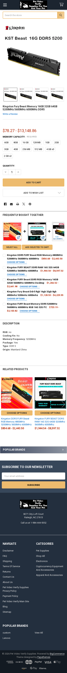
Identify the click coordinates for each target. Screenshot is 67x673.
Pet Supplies (42, 550)
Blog (5, 606)
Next (63, 404)
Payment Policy (10, 596)
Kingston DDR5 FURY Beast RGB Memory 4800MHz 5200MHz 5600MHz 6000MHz (16, 421)
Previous (3, 404)
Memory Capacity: (20, 136)
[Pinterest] (30, 204)
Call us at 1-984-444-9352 (33, 522)
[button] (33, 193)
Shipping (7, 561)
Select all (12, 247)
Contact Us (8, 576)
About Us (8, 582)
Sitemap (7, 612)
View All (39, 632)
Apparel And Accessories (49, 575)
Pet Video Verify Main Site (16, 601)
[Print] (17, 204)
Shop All (40, 556)
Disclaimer (8, 550)
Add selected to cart (37, 247)
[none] (33, 53)
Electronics (42, 561)
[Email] (11, 204)
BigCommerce (57, 653)
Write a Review (10, 114)
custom (7, 632)
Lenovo (6, 638)
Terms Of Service (11, 566)
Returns (7, 571)
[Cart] (62, 4)
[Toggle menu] (5, 5)
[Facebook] (5, 204)
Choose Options (16, 262)
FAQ (5, 556)
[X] (23, 204)
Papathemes (43, 657)
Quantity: (9, 165)
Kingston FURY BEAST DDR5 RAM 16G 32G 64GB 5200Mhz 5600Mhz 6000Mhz (50, 421)
